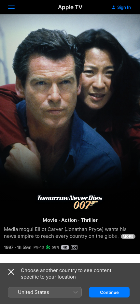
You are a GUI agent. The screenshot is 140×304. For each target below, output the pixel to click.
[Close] (11, 272)
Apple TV (70, 7)
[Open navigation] (15, 7)
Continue (109, 292)
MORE (128, 236)
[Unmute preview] (122, 27)
